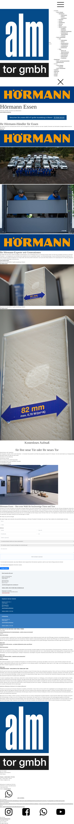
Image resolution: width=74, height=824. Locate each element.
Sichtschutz (35, 800)
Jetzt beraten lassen (4, 260)
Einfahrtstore (64, 47)
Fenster (60, 25)
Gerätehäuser (16, 800)
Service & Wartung (56, 800)
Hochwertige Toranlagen (46, 800)
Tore (60, 38)
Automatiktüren (64, 55)
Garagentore (61, 13)
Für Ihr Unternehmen (60, 37)
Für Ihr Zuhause (59, 12)
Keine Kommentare (4, 635)
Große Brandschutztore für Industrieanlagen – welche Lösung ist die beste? (16, 632)
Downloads (22, 806)
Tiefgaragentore (64, 44)
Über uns (56, 72)
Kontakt (56, 75)
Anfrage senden (4, 568)
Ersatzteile (62, 800)
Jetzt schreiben (20, 797)
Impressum (2, 818)
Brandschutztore (64, 43)
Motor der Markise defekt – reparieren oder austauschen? (12, 656)
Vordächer (63, 28)
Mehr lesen (2, 642)
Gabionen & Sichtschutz (66, 31)
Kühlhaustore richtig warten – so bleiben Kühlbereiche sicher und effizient (16, 644)
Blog (16, 806)
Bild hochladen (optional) (37, 556)
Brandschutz (57, 59)
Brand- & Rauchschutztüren (42, 803)
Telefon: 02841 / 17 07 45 (7, 625)
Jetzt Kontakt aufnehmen (5, 112)
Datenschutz (7, 818)
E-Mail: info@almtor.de (19, 587)
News (18, 806)
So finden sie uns (59, 117)
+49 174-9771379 (5, 593)
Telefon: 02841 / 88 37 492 (8, 587)
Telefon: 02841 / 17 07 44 (7, 611)
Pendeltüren (63, 58)
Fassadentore (62, 22)
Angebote (56, 69)
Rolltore (63, 16)
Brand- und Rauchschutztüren (62, 60)
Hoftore (60, 21)
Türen (60, 49)
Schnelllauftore (64, 46)
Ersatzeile (63, 35)
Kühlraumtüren (64, 56)
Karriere (56, 74)
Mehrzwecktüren (64, 53)
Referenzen (56, 71)
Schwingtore (64, 18)
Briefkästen (63, 29)
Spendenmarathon (11, 806)
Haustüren (61, 19)
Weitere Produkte (62, 27)
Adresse (2, 528)
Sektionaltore (64, 15)
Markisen (61, 24)
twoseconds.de (7, 788)
